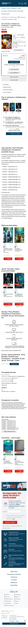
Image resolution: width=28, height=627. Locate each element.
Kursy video (4, 11)
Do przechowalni (14, 80)
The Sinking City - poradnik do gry (14, 122)
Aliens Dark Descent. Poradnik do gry (19, 462)
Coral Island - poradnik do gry (7, 461)
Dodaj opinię (14, 364)
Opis (6, 84)
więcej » (13, 518)
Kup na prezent (14, 69)
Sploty (16, 603)
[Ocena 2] (15, 40)
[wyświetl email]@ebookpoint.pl (18, 616)
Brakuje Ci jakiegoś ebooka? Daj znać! (16, 555)
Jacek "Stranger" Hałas (9, 120)
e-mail (4, 511)
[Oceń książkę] (20, 40)
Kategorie (3, 8)
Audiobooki (14, 8)
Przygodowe (12, 391)
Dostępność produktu (8, 89)
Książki (19, 8)
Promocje (10, 11)
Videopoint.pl (8, 601)
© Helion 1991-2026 (5, 613)
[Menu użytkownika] (22, 3)
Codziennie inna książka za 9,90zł (9, 19)
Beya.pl (17, 601)
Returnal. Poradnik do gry (12, 125)
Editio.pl (17, 596)
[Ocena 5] (19, 40)
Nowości (15, 11)
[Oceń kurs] (5, 364)
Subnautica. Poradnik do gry (18, 249)
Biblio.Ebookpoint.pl (9, 605)
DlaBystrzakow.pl (9, 599)
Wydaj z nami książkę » (14, 538)
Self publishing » (12, 562)
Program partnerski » (14, 532)
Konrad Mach (6, 252)
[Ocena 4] (17, 40)
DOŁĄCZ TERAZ (10, 522)
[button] (24, 236)
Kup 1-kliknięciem (14, 72)
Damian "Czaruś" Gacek (8, 463)
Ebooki (8, 8)
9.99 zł (9, 259)
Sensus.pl (7, 596)
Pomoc (19, 350)
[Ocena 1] (13, 40)
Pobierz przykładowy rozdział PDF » (9, 383)
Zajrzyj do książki (5, 51)
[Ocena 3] (16, 40)
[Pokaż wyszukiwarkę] (19, 3)
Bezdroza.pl (17, 599)
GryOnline (22, 37)
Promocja (4, 31)
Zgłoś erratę (4, 385)
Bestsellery (20, 11)
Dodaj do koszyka (13, 62)
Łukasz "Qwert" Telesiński (19, 127)
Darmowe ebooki (5, 13)
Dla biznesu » (12, 549)
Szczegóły (7, 87)
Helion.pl (7, 594)
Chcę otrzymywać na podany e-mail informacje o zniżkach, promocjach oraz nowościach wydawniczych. (15, 517)
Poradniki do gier (5, 391)
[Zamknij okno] (25, 621)
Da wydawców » (12, 543)
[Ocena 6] (20, 40)
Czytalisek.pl (8, 603)
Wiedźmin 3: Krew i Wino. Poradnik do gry (8, 250)
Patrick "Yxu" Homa (18, 123)
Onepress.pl (18, 594)
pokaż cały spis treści (9, 431)
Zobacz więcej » (7, 528)
